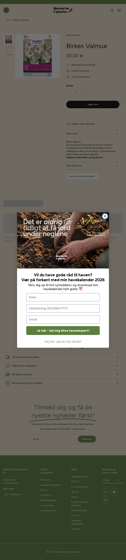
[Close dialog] (105, 216)
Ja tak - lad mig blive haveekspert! (63, 330)
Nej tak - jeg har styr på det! (63, 341)
